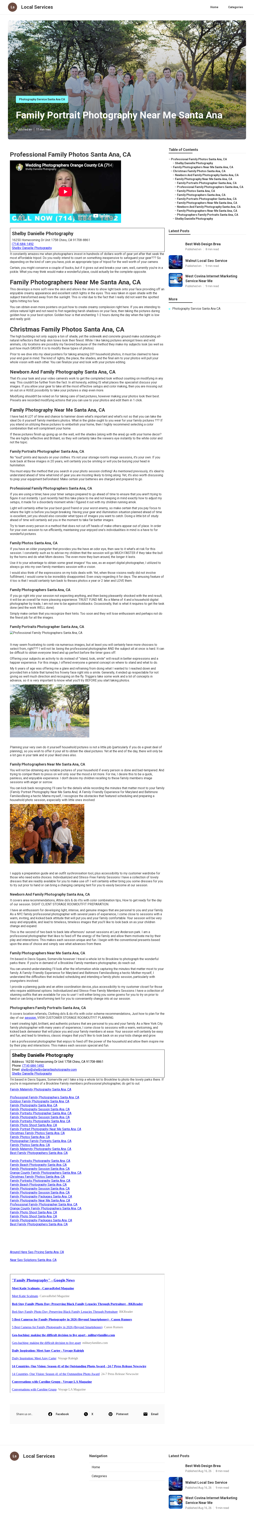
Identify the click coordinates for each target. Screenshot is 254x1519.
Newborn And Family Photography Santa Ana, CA (207, 175)
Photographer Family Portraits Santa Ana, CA (40, 1141)
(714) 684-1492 (23, 244)
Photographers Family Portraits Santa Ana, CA (207, 214)
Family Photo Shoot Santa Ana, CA (33, 1125)
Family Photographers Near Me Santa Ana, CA (203, 167)
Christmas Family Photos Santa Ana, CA (37, 1133)
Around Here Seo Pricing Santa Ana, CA (37, 1252)
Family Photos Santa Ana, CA (30, 1137)
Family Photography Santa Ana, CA (33, 1105)
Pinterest (122, 1414)
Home (214, 7)
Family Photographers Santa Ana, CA (201, 194)
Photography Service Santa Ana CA (42, 99)
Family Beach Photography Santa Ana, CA (38, 1165)
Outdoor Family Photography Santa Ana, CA (39, 1101)
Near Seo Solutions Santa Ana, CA (33, 1260)
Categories (235, 7)
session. (31, 1018)
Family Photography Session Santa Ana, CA (40, 1109)
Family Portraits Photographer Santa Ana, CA (40, 1113)
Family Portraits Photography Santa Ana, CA (40, 1121)
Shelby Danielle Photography (32, 248)
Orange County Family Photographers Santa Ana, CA (45, 1173)
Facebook (62, 1414)
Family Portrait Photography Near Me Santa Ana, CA (45, 1129)
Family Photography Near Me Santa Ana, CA (40, 1200)
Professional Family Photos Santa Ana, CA (199, 159)
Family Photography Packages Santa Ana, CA (41, 1196)
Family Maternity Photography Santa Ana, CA (40, 1089)
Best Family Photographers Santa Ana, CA (39, 1153)
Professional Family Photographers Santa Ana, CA (44, 1097)
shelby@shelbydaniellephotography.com (49, 1069)
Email (154, 1414)
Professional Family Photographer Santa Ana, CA (43, 1204)
